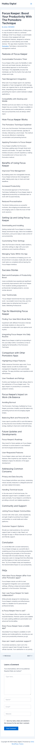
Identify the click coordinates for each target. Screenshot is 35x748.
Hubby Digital (9, 3)
